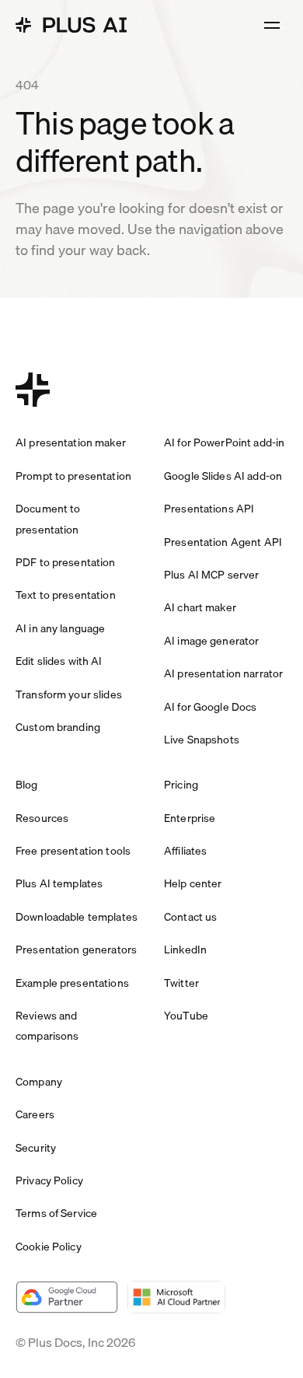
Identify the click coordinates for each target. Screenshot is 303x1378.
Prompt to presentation (73, 475)
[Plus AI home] (71, 25)
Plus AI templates (59, 883)
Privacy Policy (49, 1180)
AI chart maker (200, 607)
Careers (35, 1114)
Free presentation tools (73, 850)
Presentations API (209, 508)
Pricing (181, 784)
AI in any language (60, 628)
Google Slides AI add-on (223, 475)
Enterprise (189, 818)
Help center (193, 883)
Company (39, 1081)
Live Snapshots (201, 739)
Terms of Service (56, 1213)
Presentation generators (76, 949)
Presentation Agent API (223, 542)
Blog (27, 784)
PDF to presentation (66, 562)
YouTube (186, 1015)
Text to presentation (66, 594)
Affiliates (185, 850)
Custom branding (58, 727)
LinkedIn (185, 949)
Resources (42, 818)
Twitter (181, 983)
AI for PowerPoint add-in (224, 442)
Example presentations (72, 983)
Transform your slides (69, 694)
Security (36, 1147)
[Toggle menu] (271, 24)
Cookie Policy (49, 1246)
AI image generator (211, 640)
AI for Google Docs (210, 706)
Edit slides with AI (59, 661)
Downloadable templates (77, 916)
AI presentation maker (71, 442)
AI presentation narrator (223, 673)
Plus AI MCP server (211, 574)
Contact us (190, 916)
